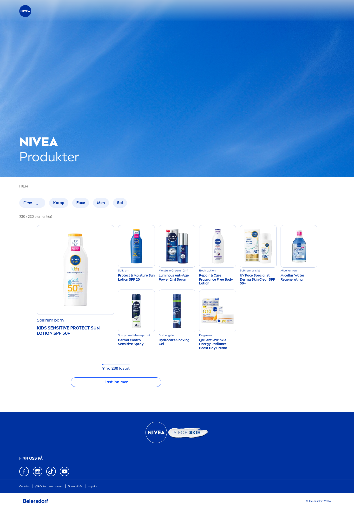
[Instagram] (37, 471)
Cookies (24, 486)
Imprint (93, 486)
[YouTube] (64, 471)
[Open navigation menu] (327, 11)
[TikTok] (51, 471)
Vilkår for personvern (49, 486)
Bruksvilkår (75, 486)
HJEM (23, 186)
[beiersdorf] (35, 501)
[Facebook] (24, 471)
